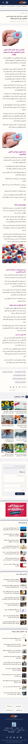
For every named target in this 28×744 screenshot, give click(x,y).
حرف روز (18, 732)
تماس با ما (13, 730)
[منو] (6, 2)
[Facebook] (16, 387)
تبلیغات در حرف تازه (9, 728)
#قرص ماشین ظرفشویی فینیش (19, 378)
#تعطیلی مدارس (18, 6)
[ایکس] (17, 737)
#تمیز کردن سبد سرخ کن (7, 372)
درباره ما (17, 728)
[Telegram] (13, 387)
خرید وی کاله (9, 706)
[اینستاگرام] (10, 737)
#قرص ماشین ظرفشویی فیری (19, 375)
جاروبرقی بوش (18, 706)
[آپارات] (21, 737)
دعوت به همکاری (21, 730)
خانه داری (22, 13)
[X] (19, 387)
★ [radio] (16, 390)
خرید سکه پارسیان (9, 710)
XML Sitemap (11, 732)
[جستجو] (3, 2)
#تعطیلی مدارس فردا (10, 6)
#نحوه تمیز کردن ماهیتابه (20, 382)
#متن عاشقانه (3, 6)
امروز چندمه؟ (6, 730)
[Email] (10, 387)
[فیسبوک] (7, 737)
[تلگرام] (14, 737)
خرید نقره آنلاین (19, 710)
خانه (26, 13)
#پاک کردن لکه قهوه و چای (20, 372)
